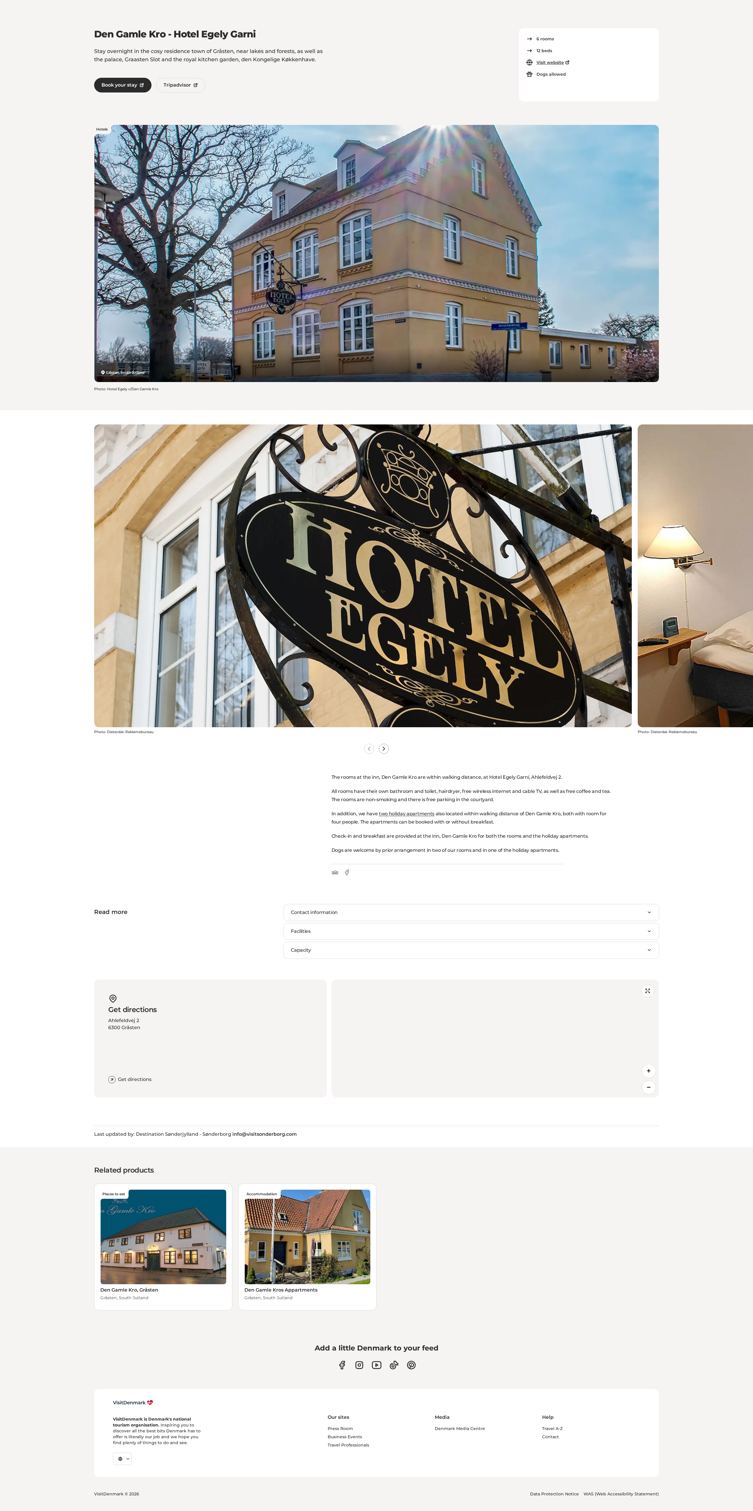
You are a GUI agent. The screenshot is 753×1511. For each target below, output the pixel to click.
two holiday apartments (406, 813)
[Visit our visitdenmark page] (376, 1365)
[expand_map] (647, 990)
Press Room (340, 1428)
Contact (550, 1436)
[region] (495, 1038)
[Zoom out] (649, 1087)
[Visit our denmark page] (342, 1365)
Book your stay (119, 85)
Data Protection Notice (554, 1494)
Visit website (550, 62)
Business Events (345, 1436)
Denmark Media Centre (460, 1428)
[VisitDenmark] (133, 1403)
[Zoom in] (649, 1071)
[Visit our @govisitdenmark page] (394, 1365)
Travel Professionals (348, 1445)
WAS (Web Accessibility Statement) (621, 1494)
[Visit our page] (359, 1365)
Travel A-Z (552, 1428)
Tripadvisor (177, 85)
